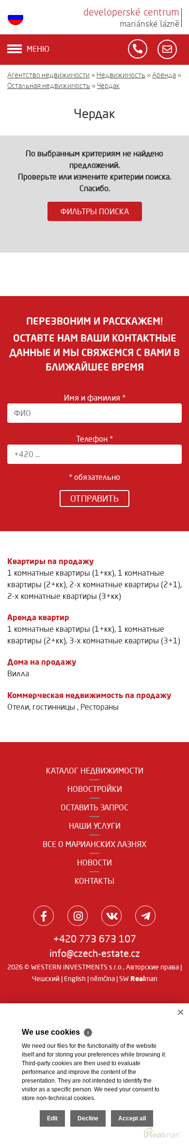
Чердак (108, 85)
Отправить (94, 498)
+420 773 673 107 (94, 939)
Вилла (18, 673)
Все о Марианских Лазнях (94, 844)
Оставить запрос (94, 807)
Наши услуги (95, 826)
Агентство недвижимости (48, 74)
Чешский (46, 978)
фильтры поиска (95, 211)
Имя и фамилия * (95, 397)
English (75, 978)
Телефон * (94, 439)
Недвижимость (120, 74)
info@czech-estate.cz (94, 953)
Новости (94, 862)
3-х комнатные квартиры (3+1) (124, 640)
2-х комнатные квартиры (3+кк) (64, 596)
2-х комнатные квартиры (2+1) (124, 584)
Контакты (94, 881)
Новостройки (94, 789)
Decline (88, 1118)
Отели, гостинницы (42, 707)
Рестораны (99, 707)
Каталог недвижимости (94, 770)
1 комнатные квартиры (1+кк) (60, 573)
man (144, 978)
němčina (102, 978)
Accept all (132, 1118)
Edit (52, 1118)
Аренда (164, 74)
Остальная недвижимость (48, 85)
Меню (38, 49)
